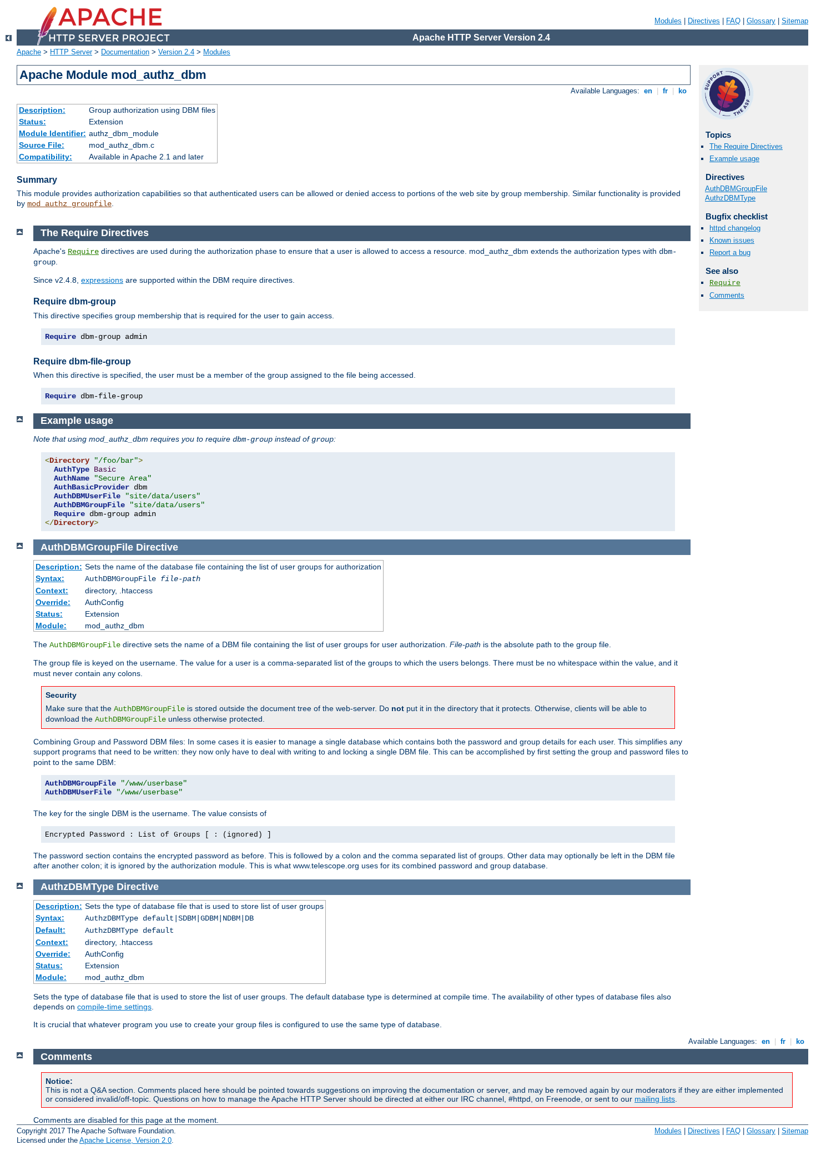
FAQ (733, 21)
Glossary (761, 21)
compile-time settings (114, 1006)
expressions (102, 280)
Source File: (41, 145)
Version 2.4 (176, 52)
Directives (704, 21)
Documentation (125, 52)
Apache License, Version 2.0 (125, 1140)
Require (725, 283)
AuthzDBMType (730, 198)
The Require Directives (746, 146)
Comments (726, 295)
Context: (52, 590)
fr (665, 91)
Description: (42, 110)
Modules (668, 21)
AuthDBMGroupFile (736, 188)
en (648, 91)
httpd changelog (734, 228)
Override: (53, 602)
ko (682, 91)
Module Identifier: (52, 133)
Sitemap (795, 21)
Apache (29, 52)
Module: (51, 625)
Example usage (734, 158)
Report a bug (729, 252)
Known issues (731, 240)
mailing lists (654, 1098)
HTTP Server (71, 52)
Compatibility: (45, 156)
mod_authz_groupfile (69, 203)
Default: (51, 930)
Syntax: (50, 578)
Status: (32, 121)
